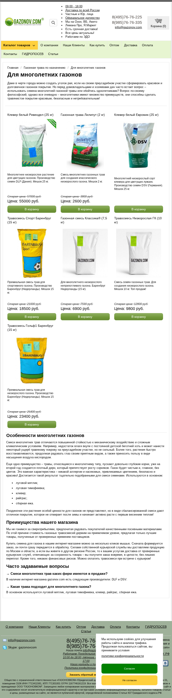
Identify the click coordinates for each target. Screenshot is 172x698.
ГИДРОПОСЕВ (32, 54)
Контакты (10, 54)
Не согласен (130, 680)
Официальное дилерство (82, 18)
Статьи (53, 54)
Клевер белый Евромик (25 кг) (136, 114)
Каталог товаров (16, 45)
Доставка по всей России (82, 10)
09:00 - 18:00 (73, 6)
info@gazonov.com (128, 27)
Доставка (130, 45)
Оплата (147, 45)
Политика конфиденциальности (86, 667)
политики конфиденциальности (122, 656)
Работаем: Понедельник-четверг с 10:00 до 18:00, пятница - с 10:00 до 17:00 (86, 657)
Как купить (97, 45)
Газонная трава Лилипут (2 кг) (83, 114)
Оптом (114, 45)
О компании (49, 45)
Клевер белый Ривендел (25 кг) (30, 114)
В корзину (32, 209)
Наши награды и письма (86, 664)
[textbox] (53, 22)
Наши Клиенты (74, 45)
